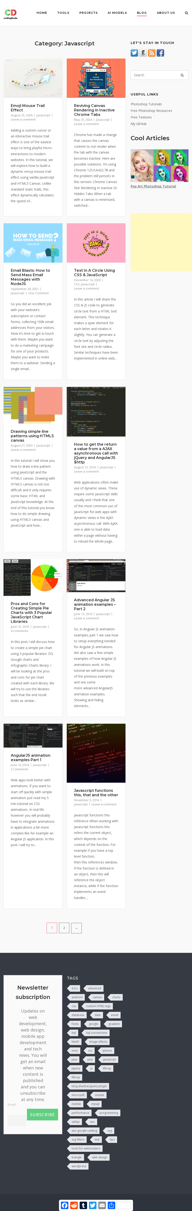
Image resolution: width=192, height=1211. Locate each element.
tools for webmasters (86, 1148)
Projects (88, 13)
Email (12, 1104)
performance (80, 1113)
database (78, 1015)
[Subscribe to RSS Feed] (151, 55)
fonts (75, 1024)
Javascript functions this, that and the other (96, 792)
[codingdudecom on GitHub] (143, 55)
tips (112, 1139)
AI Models (117, 13)
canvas (97, 997)
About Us (166, 13)
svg (109, 1131)
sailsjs (76, 1122)
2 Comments (19, 769)
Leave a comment (23, 119)
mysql (95, 1104)
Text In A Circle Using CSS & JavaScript (94, 272)
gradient (114, 1024)
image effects (98, 1042)
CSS (77, 284)
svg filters (78, 1139)
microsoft (78, 1095)
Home (42, 13)
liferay (107, 1068)
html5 (75, 1042)
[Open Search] (186, 13)
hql (74, 1033)
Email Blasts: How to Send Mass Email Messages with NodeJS (30, 277)
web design (99, 1157)
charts (116, 997)
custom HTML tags (98, 1006)
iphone (107, 1051)
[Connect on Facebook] (160, 55)
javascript (109, 1059)
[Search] (182, 75)
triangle (77, 1157)
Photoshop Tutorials (146, 104)
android (77, 997)
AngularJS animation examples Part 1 (30, 757)
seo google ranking (84, 1131)
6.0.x (75, 988)
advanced (94, 988)
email (114, 1015)
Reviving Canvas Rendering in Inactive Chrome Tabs (94, 110)
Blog (142, 13)
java (74, 1059)
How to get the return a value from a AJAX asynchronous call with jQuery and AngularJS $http (96, 453)
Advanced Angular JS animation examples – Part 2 (95, 604)
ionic (75, 1051)
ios (90, 1051)
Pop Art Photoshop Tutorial (153, 186)
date (98, 1015)
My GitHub (139, 123)
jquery (76, 1068)
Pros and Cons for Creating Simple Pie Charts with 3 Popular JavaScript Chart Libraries (31, 613)
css (74, 1006)
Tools (63, 13)
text (97, 1139)
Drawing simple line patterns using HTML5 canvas (32, 436)
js (91, 1068)
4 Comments (19, 631)
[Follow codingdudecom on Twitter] (134, 55)
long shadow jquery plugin (89, 1086)
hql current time (96, 1033)
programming (109, 1113)
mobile (99, 1095)
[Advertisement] (161, 242)
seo (92, 1122)
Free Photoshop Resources (151, 110)
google (93, 1024)
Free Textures (141, 117)
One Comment (38, 293)
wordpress (79, 1166)
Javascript (43, 115)
